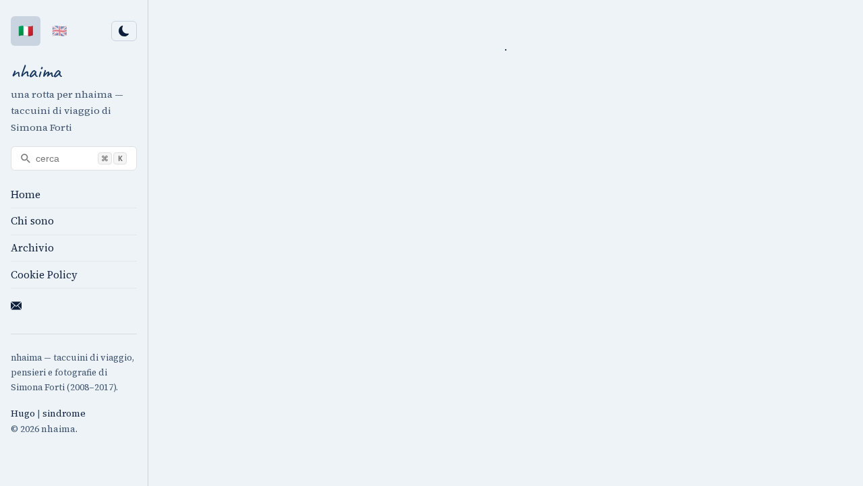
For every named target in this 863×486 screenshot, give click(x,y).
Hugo (23, 413)
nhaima (36, 71)
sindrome (64, 413)
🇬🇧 (59, 30)
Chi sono (32, 221)
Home (25, 194)
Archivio (32, 248)
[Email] (16, 308)
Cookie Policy (44, 275)
